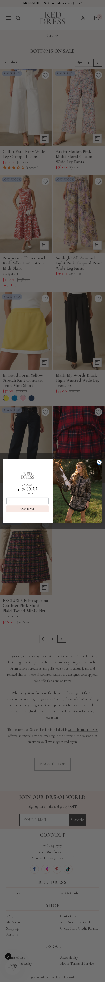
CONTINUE (27, 508)
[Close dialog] (99, 462)
